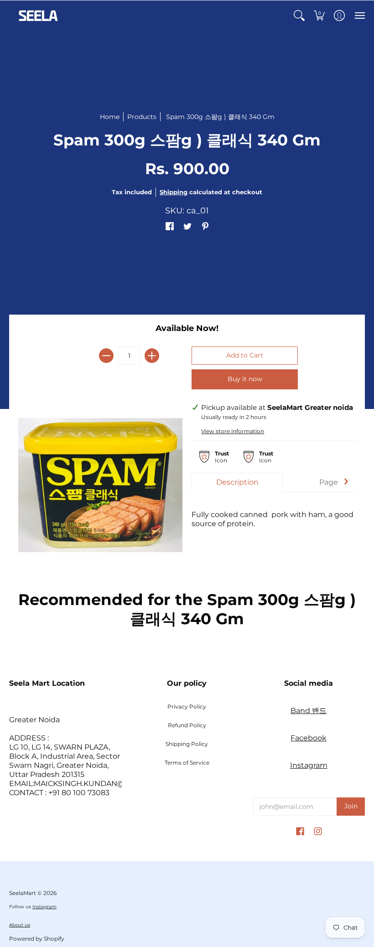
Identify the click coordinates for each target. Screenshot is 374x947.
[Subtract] (106, 355)
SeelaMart (22, 893)
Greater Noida (34, 719)
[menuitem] (299, 15)
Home (109, 117)
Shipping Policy (187, 743)
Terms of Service (187, 762)
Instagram (308, 765)
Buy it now (245, 379)
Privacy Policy (186, 706)
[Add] (152, 355)
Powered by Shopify (36, 938)
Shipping (173, 192)
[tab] (237, 482)
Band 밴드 (309, 710)
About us (19, 925)
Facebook (309, 738)
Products (141, 117)
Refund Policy (187, 725)
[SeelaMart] (38, 15)
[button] (299, 15)
